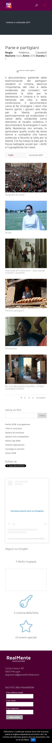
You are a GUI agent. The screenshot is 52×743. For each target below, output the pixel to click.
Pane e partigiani (14, 310)
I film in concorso (13, 428)
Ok (33, 740)
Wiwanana (11, 348)
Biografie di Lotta (14, 195)
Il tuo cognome (12, 708)
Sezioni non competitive (17, 436)
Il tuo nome (11, 700)
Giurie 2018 (10, 453)
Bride (8, 232)
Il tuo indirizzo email (14, 692)
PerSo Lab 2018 (12, 441)
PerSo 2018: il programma (17, 424)
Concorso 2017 (36, 155)
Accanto (40, 398)
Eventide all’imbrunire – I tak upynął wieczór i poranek (25, 271)
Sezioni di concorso (14, 432)
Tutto (10, 155)
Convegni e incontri (14, 449)
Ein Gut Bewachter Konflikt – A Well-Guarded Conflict (25, 387)
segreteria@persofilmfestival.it (22, 675)
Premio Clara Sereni (14, 445)
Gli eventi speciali (26, 637)
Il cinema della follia (26, 612)
